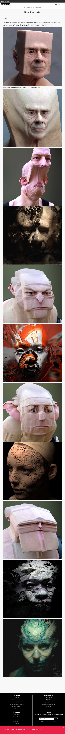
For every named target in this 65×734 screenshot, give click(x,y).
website (44, 25)
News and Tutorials (30, 7)
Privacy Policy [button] (38, 729)
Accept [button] (48, 731)
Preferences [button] (17, 731)
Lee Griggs (5, 22)
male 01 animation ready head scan (32, 87)
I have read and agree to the (49, 721)
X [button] (63, 727)
